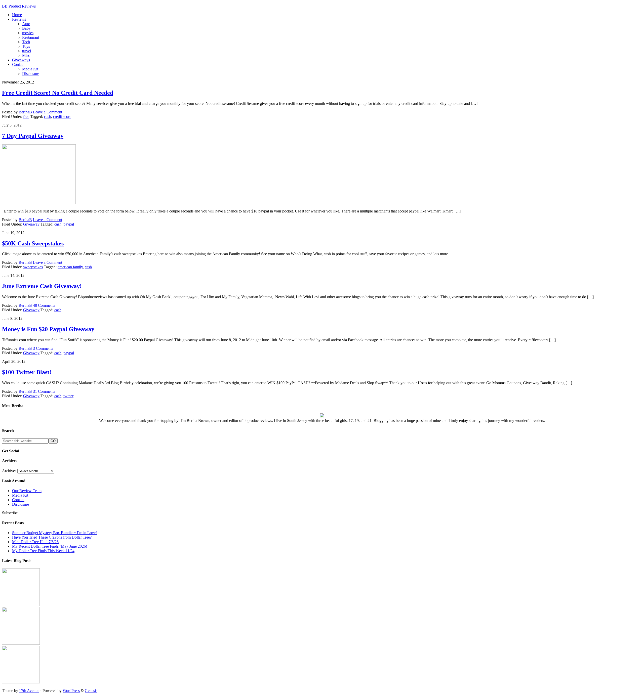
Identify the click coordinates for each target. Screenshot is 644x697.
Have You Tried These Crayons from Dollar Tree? (52, 537)
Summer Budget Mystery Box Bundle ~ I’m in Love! (54, 533)
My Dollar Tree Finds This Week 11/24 (43, 551)
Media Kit (20, 495)
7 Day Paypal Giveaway (32, 136)
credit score (62, 116)
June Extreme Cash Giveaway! (42, 286)
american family (70, 267)
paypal (68, 224)
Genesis (91, 690)
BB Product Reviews (19, 6)
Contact (18, 500)
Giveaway (31, 224)
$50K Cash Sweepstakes (33, 243)
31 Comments (44, 391)
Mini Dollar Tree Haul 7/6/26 (35, 542)
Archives (9, 471)
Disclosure (20, 504)
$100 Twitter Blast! (26, 372)
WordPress (71, 690)
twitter (68, 396)
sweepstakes (33, 267)
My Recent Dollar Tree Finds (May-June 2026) (49, 546)
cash (47, 116)
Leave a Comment (47, 112)
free (26, 116)
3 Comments (43, 348)
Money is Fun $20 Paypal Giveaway (48, 329)
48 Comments (44, 305)
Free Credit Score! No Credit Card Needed (57, 93)
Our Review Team (27, 491)
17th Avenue (29, 690)
